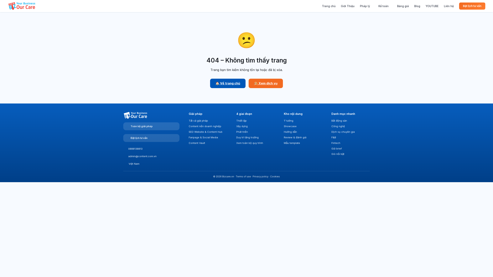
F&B (333, 137)
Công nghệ (338, 126)
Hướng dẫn (290, 131)
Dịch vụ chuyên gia (343, 131)
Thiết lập (241, 120)
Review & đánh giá (295, 137)
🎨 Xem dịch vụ (266, 83)
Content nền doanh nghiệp (205, 126)
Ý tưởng (288, 120)
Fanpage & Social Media (203, 137)
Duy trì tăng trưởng (247, 137)
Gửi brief (336, 148)
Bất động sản (339, 120)
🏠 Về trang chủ (227, 83)
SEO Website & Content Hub (205, 131)
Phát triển (242, 131)
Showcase (290, 126)
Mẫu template (292, 142)
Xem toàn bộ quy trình (249, 142)
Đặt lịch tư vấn (472, 6)
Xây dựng (242, 126)
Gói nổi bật (337, 153)
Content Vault (197, 142)
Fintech (335, 142)
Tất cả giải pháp (198, 120)
